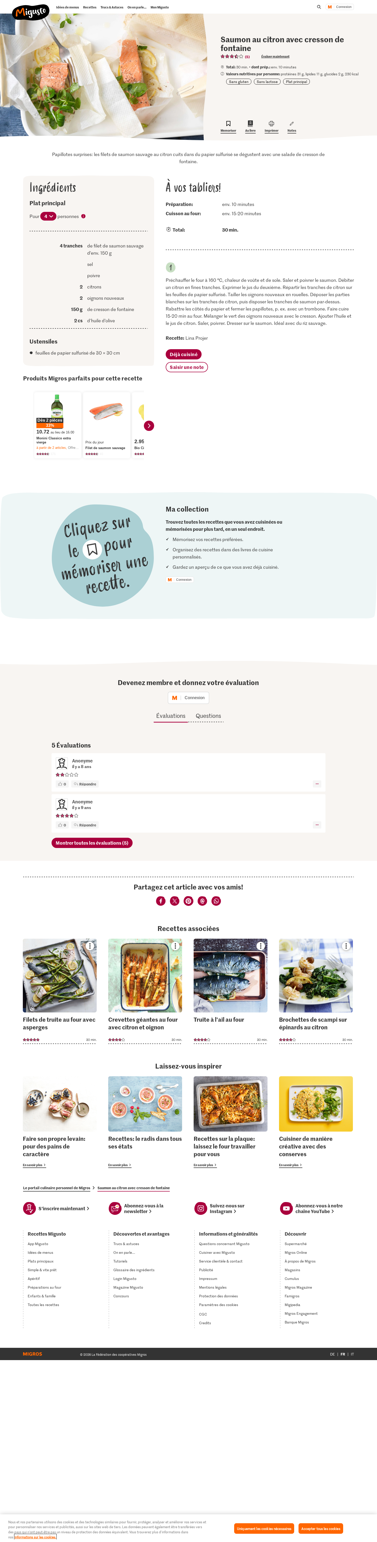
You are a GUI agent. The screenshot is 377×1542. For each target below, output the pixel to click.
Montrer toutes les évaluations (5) (92, 843)
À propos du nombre (83, 217)
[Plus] (317, 784)
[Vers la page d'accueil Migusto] (31, 8)
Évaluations (170, 715)
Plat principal (296, 81)
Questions (208, 715)
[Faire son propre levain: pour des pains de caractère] (60, 1122)
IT (352, 1354)
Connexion (344, 7)
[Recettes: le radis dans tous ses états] (145, 1122)
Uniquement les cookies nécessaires (264, 1528)
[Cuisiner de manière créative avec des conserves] (316, 1122)
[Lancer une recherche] (319, 7)
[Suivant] (149, 426)
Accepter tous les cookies (320, 1528)
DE (332, 1354)
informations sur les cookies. (35, 1536)
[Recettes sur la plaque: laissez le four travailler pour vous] (230, 1122)
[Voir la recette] (60, 991)
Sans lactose (267, 81)
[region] (188, 1528)
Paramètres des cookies (218, 1304)
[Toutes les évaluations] (232, 56)
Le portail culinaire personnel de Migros (56, 1187)
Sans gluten (239, 81)
